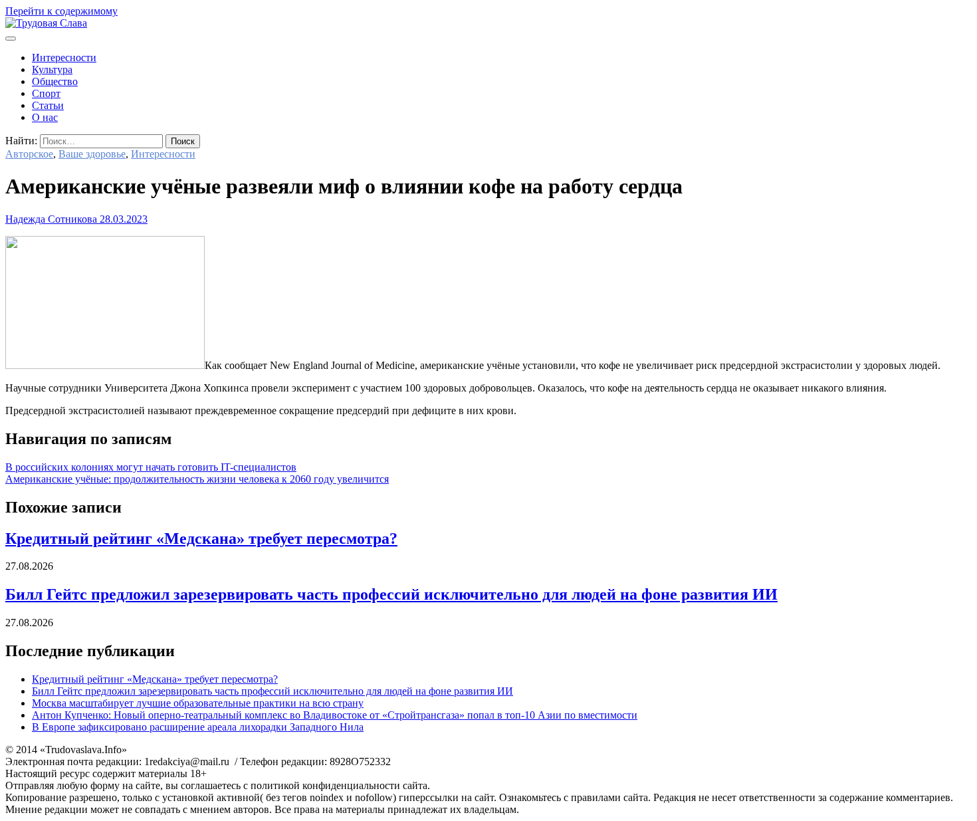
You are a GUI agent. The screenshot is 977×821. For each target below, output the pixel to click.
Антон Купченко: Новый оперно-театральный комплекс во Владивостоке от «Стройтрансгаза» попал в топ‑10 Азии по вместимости (334, 715)
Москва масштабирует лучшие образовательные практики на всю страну (198, 703)
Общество (55, 81)
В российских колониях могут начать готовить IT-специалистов (150, 467)
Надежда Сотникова (51, 219)
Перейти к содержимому (61, 11)
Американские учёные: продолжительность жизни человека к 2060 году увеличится (197, 479)
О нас (45, 117)
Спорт (46, 93)
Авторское (29, 154)
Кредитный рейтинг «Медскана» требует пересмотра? (201, 538)
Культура (52, 69)
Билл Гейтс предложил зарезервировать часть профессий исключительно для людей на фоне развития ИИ (391, 594)
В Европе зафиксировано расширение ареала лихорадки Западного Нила (198, 727)
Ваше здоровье (92, 154)
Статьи (48, 105)
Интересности (64, 57)
